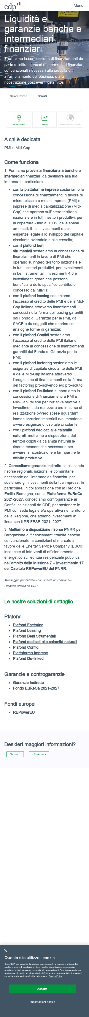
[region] (44, 981)
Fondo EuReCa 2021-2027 (36, 688)
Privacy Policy (55, 976)
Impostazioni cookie (42, 1001)
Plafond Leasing (27, 630)
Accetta (42, 989)
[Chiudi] (6, 950)
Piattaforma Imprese (30, 653)
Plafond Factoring (28, 625)
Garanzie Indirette (28, 682)
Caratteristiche (18, 96)
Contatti (42, 96)
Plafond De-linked (28, 658)
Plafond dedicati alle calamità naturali (45, 641)
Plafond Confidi (26, 647)
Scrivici (15, 754)
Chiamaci (39, 754)
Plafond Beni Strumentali (34, 636)
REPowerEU (24, 712)
